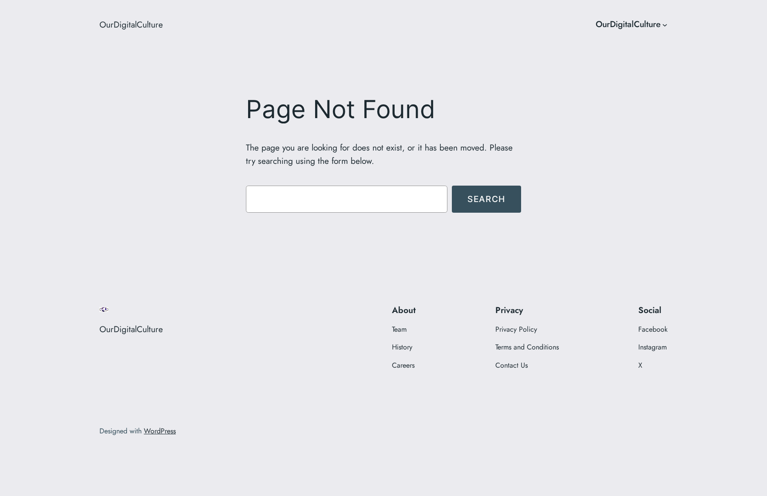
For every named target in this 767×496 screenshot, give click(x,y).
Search (486, 199)
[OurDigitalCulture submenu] (665, 24)
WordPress (160, 431)
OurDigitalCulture (131, 24)
